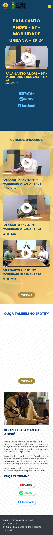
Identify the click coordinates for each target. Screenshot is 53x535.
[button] (26, 57)
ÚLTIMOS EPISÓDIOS (22, 520)
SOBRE (6, 520)
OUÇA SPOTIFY (11, 523)
